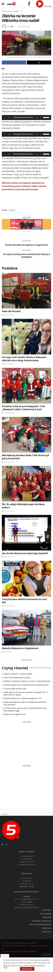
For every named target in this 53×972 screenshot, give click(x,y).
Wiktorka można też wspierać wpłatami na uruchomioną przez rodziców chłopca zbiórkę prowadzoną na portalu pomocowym (24, 186)
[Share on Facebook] (14, 62)
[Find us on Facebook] (2, 844)
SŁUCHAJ (47, 6)
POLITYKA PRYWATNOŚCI (40, 924)
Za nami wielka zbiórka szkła (15, 688)
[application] (26, 117)
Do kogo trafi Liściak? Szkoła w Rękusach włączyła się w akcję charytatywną (24, 359)
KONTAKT (47, 932)
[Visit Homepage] (11, 4)
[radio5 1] (26, 224)
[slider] (46, 117)
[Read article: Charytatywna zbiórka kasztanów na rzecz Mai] (26, 578)
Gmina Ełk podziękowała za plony (17, 677)
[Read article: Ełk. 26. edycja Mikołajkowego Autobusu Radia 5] (26, 483)
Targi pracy (45, 945)
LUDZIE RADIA (45, 913)
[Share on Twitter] (39, 62)
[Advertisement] (27, 741)
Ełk (22, 11)
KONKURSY (46, 910)
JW (12, 26)
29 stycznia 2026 (8, 364)
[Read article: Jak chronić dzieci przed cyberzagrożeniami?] (26, 532)
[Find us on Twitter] (6, 844)
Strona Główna (7, 11)
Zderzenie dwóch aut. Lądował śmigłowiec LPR (22, 698)
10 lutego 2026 (8, 315)
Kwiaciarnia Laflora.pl (27, 951)
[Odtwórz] (5, 117)
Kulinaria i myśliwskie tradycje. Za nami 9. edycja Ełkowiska (27, 681)
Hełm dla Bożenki (11, 311)
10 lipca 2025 (7, 652)
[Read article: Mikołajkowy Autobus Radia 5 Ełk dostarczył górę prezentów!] (26, 435)
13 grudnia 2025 (8, 413)
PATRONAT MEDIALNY (41, 921)
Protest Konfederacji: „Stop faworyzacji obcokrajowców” (26, 685)
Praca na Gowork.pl (9, 951)
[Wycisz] (40, 117)
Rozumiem (27, 969)
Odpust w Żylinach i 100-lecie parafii (18, 674)
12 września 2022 (23, 26)
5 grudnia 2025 (8, 462)
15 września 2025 (9, 557)
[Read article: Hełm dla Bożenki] (26, 290)
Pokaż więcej (26, 660)
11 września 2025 (9, 606)
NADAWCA (46, 928)
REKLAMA (47, 917)
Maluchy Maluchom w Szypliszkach (20, 648)
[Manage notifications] (5, 967)
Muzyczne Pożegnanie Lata (15, 714)
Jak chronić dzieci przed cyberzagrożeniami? (25, 553)
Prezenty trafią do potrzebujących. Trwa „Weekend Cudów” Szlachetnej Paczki (23, 408)
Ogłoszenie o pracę (19, 945)
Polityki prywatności (37, 965)
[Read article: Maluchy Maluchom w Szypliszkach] (26, 627)
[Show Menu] (3, 3)
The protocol (34, 945)
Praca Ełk (5, 945)
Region (16, 11)
